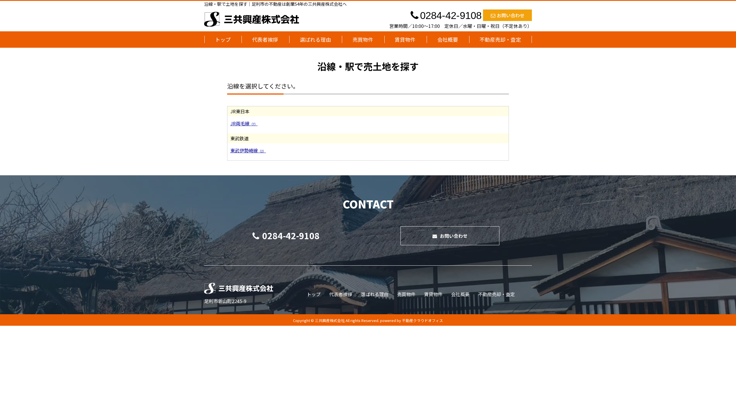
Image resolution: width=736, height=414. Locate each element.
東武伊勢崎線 (248, 150)
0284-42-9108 (291, 235)
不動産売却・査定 (500, 39)
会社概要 (447, 39)
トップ (223, 39)
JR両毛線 (244, 123)
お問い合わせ (510, 15)
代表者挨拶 (265, 39)
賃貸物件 (405, 39)
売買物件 (362, 39)
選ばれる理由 (315, 39)
